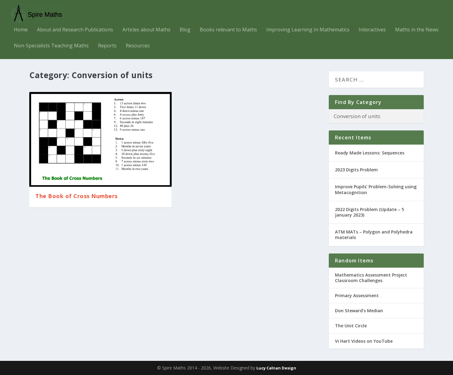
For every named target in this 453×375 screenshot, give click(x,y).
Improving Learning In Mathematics (307, 30)
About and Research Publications (75, 30)
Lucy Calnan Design (276, 368)
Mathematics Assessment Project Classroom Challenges (371, 277)
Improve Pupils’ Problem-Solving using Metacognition (376, 189)
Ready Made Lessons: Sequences (369, 153)
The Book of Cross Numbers (76, 196)
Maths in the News (417, 30)
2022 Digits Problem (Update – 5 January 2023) (369, 212)
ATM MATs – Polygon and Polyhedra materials (374, 234)
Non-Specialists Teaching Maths (51, 46)
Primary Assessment (357, 295)
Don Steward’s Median (359, 310)
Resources (138, 46)
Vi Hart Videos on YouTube (364, 341)
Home (21, 30)
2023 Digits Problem (356, 170)
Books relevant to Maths (228, 30)
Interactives (372, 30)
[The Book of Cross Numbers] (100, 139)
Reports (107, 46)
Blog (185, 30)
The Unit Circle (351, 326)
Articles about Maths (146, 30)
